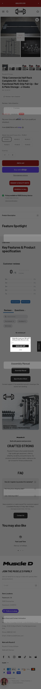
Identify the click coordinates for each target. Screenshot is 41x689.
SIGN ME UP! (20, 346)
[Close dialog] (29, 338)
